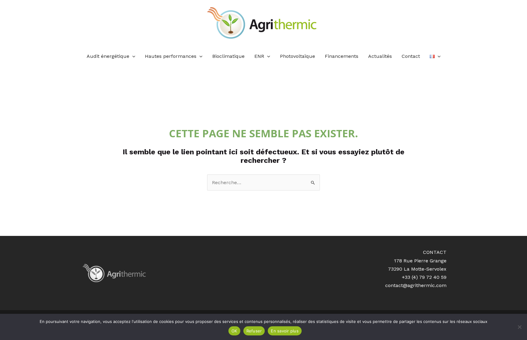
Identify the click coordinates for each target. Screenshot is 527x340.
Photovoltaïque (297, 56)
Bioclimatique (228, 56)
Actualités (380, 56)
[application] (132, 56)
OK (234, 330)
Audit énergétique (108, 56)
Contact (411, 56)
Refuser (254, 330)
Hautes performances (170, 56)
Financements (341, 56)
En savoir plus (285, 330)
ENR (259, 56)
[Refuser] (519, 327)
